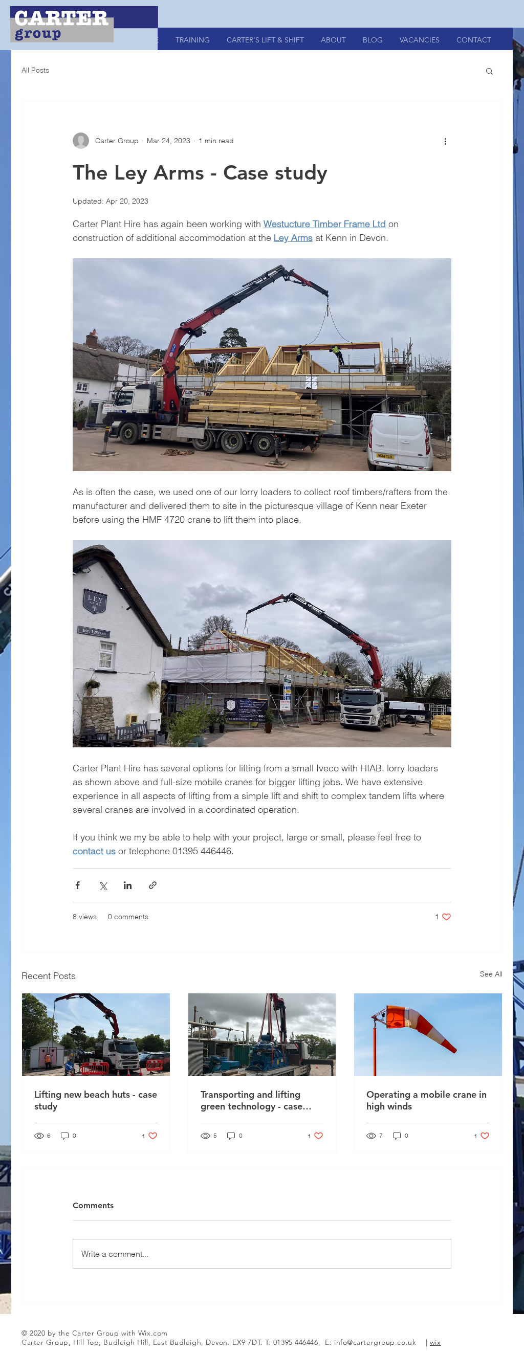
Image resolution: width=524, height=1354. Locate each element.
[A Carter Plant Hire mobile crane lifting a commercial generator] (262, 1034)
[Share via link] (153, 885)
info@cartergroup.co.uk (375, 1342)
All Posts (35, 70)
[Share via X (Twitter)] (102, 885)
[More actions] (445, 141)
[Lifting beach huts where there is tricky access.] (96, 1034)
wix (435, 1342)
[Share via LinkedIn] (128, 885)
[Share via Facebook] (77, 885)
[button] (489, 70)
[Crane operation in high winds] (428, 1034)
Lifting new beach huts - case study (95, 1100)
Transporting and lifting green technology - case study (251, 1100)
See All (491, 974)
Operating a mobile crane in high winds (426, 1100)
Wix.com (153, 1333)
